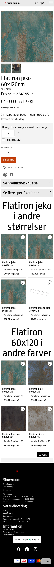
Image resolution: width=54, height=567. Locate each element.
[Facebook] (19, 549)
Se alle (43, 454)
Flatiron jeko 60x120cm (9, 264)
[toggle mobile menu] (51, 3)
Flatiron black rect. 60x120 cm (12, 436)
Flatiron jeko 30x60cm (9, 309)
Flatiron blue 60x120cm (36, 390)
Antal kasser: (7, 147)
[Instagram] (35, 549)
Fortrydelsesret (9, 530)
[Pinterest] (27, 549)
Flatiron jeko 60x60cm (36, 264)
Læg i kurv (8, 160)
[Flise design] (12, 3)
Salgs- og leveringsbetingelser (14, 532)
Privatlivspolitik (9, 535)
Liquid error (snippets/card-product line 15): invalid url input (12, 435)
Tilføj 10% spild (13, 140)
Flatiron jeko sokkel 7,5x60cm (39, 309)
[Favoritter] (39, 3)
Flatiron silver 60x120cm (36, 436)
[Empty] (42, 3)
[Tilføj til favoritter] (23, 237)
